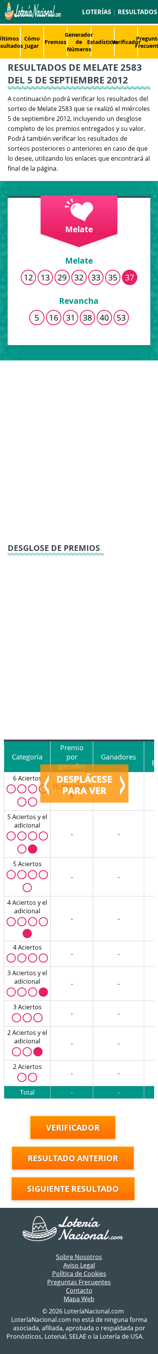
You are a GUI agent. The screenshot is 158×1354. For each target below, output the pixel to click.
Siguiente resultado (73, 1188)
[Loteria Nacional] (32, 17)
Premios (55, 42)
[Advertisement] (79, 447)
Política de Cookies (79, 1273)
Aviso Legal (79, 1265)
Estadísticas (102, 42)
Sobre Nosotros (79, 1257)
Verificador (126, 42)
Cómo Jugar (32, 42)
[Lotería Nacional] (79, 1229)
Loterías (96, 12)
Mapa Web (79, 1299)
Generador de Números (79, 42)
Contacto (79, 1290)
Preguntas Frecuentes (79, 1282)
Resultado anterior (73, 1158)
